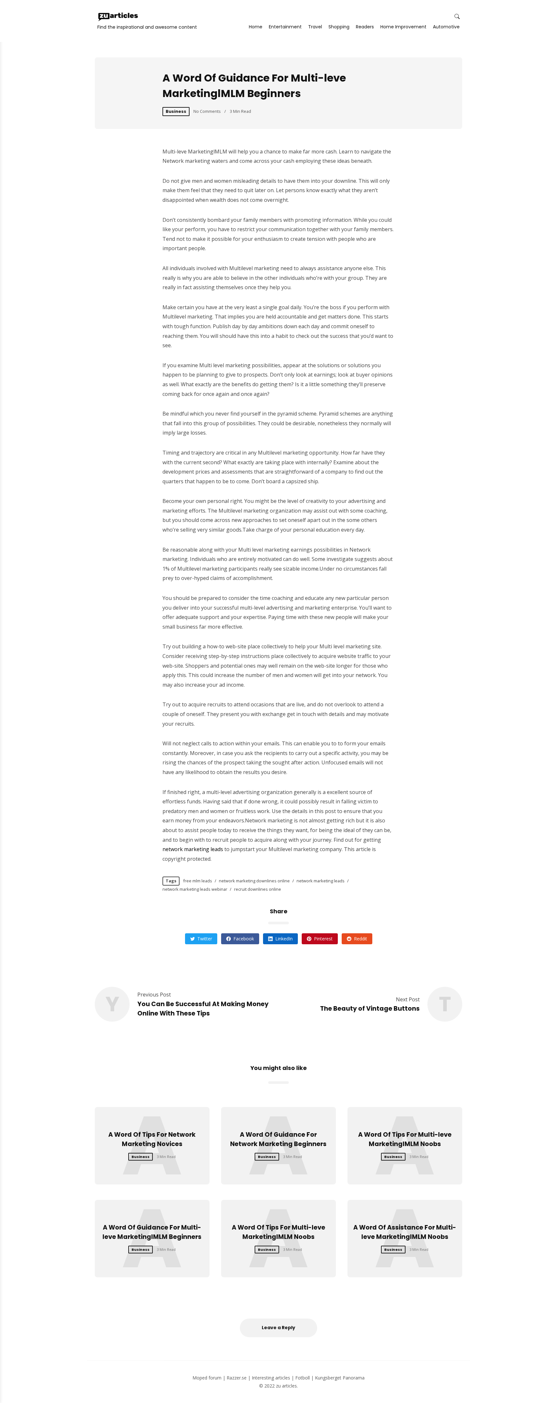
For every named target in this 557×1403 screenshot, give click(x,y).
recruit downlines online (257, 889)
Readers (365, 27)
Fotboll (302, 1378)
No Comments (207, 111)
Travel (315, 27)
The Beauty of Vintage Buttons (370, 1008)
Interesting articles (271, 1378)
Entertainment (285, 27)
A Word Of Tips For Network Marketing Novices (152, 1139)
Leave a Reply (278, 1327)
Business (176, 111)
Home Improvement (403, 27)
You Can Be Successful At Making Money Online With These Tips (203, 1009)
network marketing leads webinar (194, 889)
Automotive (446, 27)
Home (255, 27)
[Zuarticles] (118, 16)
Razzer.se (237, 1378)
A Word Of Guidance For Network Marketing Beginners (278, 1139)
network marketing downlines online (254, 881)
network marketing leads (192, 849)
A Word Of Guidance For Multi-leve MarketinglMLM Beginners (152, 1232)
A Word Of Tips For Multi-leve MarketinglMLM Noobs (405, 1139)
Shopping (338, 27)
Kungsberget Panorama (340, 1378)
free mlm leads (197, 881)
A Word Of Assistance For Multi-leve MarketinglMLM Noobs (404, 1232)
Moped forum (206, 1378)
